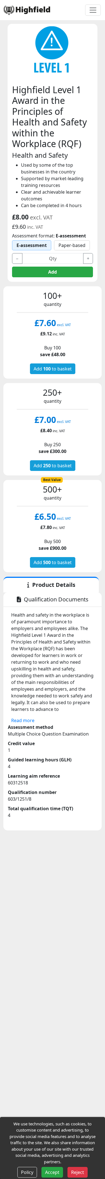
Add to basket (53, 369)
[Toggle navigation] (93, 10)
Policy (27, 1172)
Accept (52, 1172)
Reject (77, 1172)
